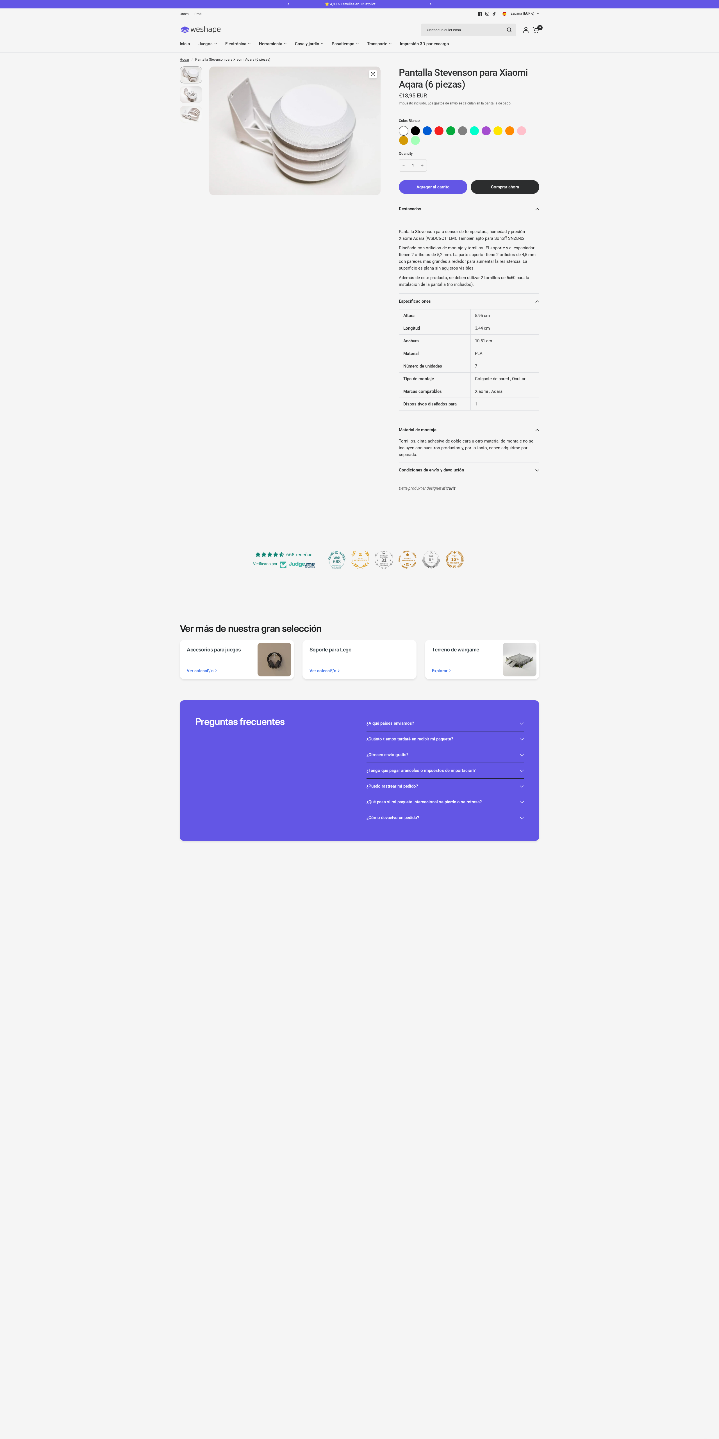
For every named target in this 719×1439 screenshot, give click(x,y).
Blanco (403, 130)
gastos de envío (446, 103)
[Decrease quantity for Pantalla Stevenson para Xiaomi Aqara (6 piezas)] (403, 165)
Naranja (509, 130)
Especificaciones (415, 301)
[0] (534, 30)
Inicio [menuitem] (185, 43)
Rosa (521, 130)
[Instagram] (487, 13)
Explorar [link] (439, 671)
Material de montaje (417, 429)
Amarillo (497, 130)
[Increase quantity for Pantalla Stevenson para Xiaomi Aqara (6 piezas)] (422, 165)
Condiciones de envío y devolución (431, 470)
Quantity (406, 153)
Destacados (410, 208)
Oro (403, 140)
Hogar (184, 59)
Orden (184, 14)
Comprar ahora (505, 187)
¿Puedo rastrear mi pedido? (392, 786)
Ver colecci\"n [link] (200, 671)
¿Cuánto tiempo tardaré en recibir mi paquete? (410, 739)
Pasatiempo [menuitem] (343, 43)
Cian (474, 130)
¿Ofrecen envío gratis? (387, 754)
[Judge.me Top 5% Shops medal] (431, 560)
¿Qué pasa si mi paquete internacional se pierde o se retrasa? (424, 801)
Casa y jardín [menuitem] (307, 43)
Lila (486, 130)
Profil (198, 14)
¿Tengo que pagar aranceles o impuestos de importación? (421, 770)
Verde (450, 130)
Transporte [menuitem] (377, 43)
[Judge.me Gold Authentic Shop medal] (360, 560)
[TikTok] (494, 13)
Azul (427, 130)
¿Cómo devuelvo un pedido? (393, 817)
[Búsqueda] (509, 30)
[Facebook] (480, 13)
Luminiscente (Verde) (415, 140)
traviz (451, 488)
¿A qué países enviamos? (390, 723)
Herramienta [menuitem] (270, 43)
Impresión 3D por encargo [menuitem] (424, 43)
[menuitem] (186, 14)
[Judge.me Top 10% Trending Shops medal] (455, 560)
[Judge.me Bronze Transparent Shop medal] (408, 560)
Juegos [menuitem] (206, 43)
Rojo (438, 130)
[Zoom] (373, 74)
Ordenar (415, 130)
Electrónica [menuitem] (235, 43)
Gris (462, 130)
